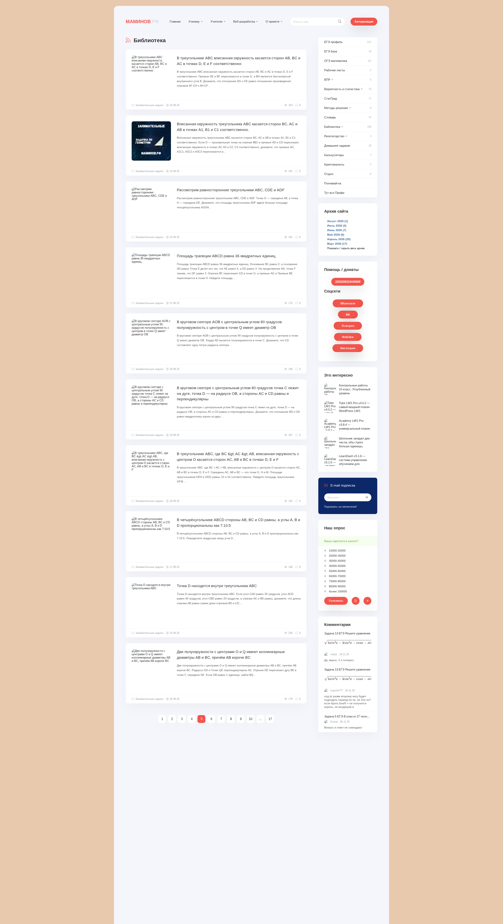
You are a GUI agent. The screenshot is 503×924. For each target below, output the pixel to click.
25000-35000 (337, 555)
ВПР (327, 79)
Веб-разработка (244, 21)
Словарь (330, 117)
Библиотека (332, 126)
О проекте (272, 21)
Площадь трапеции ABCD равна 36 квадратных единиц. (226, 256)
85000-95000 (337, 586)
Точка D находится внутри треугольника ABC (217, 586)
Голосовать (336, 600)
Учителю (216, 21)
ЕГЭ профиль (333, 42)
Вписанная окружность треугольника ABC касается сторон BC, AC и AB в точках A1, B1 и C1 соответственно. (237, 127)
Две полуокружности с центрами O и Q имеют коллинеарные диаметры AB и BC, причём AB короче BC (231, 655)
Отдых (328, 174)
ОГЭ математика (335, 60)
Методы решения (336, 108)
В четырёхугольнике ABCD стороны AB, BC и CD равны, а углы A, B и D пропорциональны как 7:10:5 (238, 523)
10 (250, 719)
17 (270, 719)
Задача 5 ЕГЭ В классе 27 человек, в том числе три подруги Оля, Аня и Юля (347, 716)
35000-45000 (337, 560)
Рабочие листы (334, 70)
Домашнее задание (337, 145)
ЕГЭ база (330, 51)
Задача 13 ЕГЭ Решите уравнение (347, 639)
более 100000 (337, 591)
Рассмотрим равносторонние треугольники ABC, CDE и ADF (231, 190)
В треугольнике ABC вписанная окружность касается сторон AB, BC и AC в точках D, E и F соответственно (238, 61)
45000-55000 (337, 565)
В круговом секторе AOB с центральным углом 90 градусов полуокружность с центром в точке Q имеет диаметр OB (229, 325)
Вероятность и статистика (342, 89)
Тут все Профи (334, 192)
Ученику (194, 21)
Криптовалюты (334, 164)
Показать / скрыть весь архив (345, 248)
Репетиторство (334, 136)
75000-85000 (337, 581)
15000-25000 (337, 550)
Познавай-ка (332, 183)
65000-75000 (337, 576)
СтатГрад (330, 98)
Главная (175, 21)
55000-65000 (337, 571)
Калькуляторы (334, 155)
